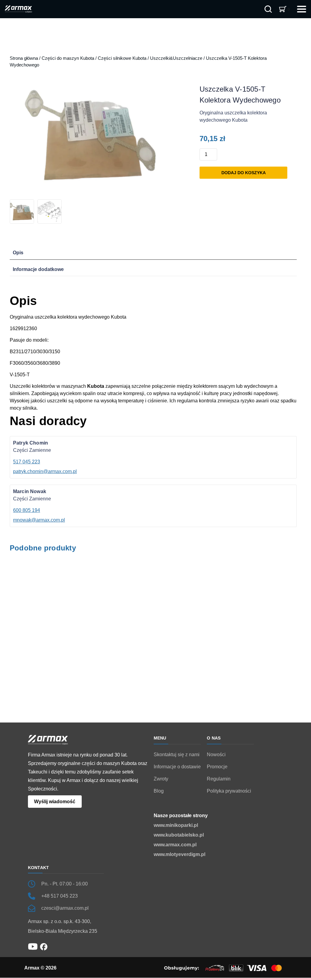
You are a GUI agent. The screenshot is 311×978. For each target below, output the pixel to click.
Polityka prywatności (229, 791)
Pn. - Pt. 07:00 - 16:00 (64, 883)
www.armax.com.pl (175, 844)
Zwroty (161, 778)
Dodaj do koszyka (243, 172)
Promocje (217, 766)
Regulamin (219, 778)
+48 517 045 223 (59, 895)
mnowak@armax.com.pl (39, 520)
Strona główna (24, 58)
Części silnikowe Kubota (122, 58)
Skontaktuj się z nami (177, 754)
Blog (159, 791)
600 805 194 (26, 510)
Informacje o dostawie (177, 766)
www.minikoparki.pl (176, 825)
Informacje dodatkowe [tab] (38, 269)
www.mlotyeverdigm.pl (179, 854)
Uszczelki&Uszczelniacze (176, 58)
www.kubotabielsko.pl (179, 835)
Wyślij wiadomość (54, 801)
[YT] (33, 946)
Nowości (216, 754)
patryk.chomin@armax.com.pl (45, 471)
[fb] (43, 946)
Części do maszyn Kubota (68, 58)
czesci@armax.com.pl (65, 908)
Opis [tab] (18, 252)
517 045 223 (26, 461)
